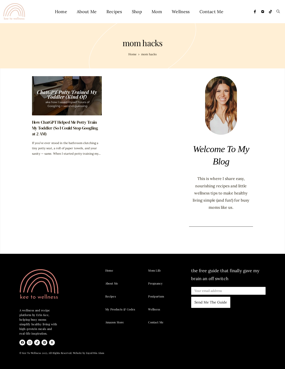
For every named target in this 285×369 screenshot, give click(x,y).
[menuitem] (61, 11)
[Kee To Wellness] (14, 11)
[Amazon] (52, 342)
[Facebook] (255, 11)
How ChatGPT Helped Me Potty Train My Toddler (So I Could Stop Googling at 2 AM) (65, 128)
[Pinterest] (44, 342)
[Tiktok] (270, 11)
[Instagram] (263, 11)
